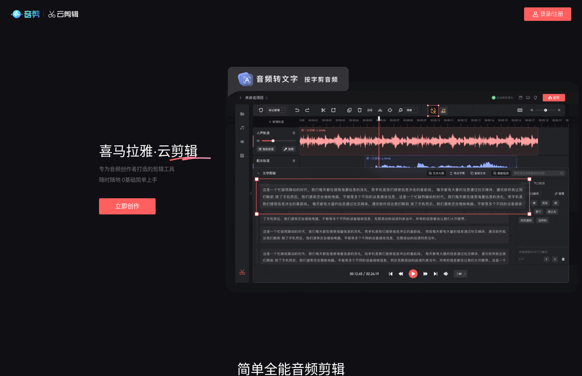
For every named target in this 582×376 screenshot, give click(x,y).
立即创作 (127, 206)
